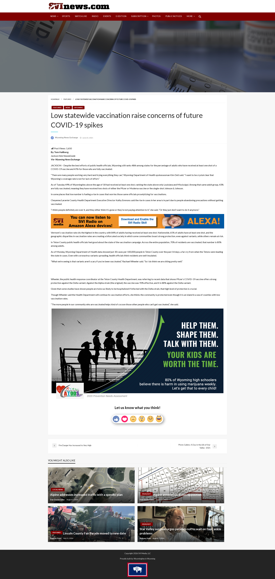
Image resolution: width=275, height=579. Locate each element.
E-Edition (121, 16)
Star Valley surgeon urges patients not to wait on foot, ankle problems (180, 531)
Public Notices (173, 16)
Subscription (138, 16)
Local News (58, 489)
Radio (95, 16)
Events (107, 16)
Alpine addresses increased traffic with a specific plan (86, 494)
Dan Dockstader (57, 499)
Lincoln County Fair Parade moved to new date (94, 533)
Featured (67, 99)
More (190, 16)
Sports (66, 16)
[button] (200, 17)
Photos (156, 16)
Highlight (146, 494)
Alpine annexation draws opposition (177, 494)
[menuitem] (54, 17)
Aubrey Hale (56, 538)
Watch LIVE (81, 16)
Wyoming (78, 107)
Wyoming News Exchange (66, 137)
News (53, 16)
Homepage (55, 99)
